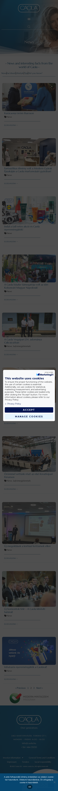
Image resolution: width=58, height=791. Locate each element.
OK (29, 787)
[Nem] (54, 782)
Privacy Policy (14, 404)
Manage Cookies (29, 416)
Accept (29, 410)
